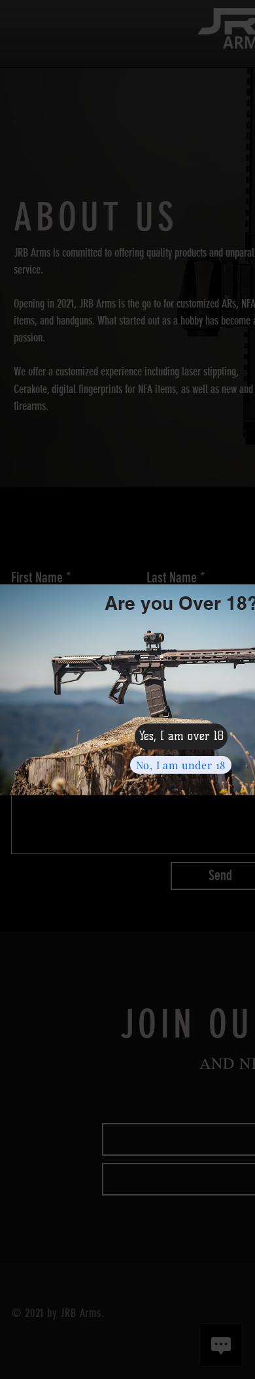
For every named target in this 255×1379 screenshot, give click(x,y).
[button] (181, 736)
